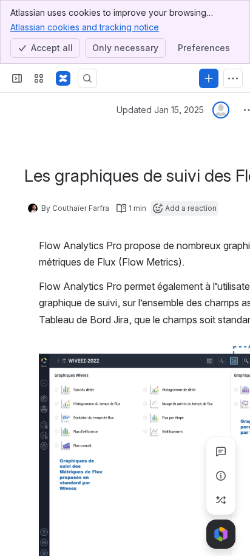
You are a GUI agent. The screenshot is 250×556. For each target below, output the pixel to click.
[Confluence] (63, 78)
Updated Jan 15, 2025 (160, 110)
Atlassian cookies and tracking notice (84, 27)
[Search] (87, 78)
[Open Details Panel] (221, 476)
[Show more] (233, 78)
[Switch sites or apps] (39, 78)
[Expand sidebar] (17, 78)
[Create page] (221, 500)
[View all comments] (221, 451)
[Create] (208, 78)
